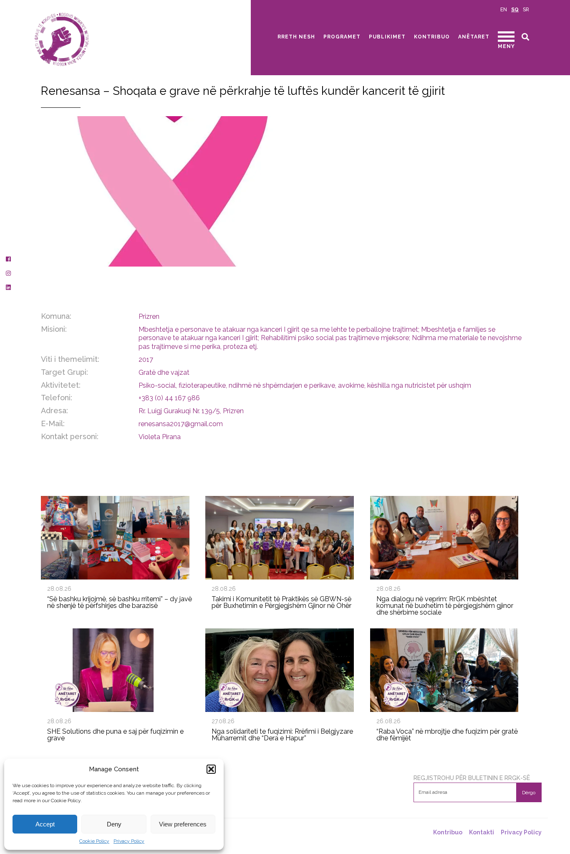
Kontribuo (432, 36)
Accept (45, 824)
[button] (211, 769)
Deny (114, 824)
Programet (342, 36)
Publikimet (387, 36)
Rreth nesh (296, 36)
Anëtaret (473, 36)
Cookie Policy (94, 841)
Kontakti (481, 832)
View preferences (183, 824)
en (503, 10)
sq (515, 10)
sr (526, 10)
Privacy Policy (128, 841)
